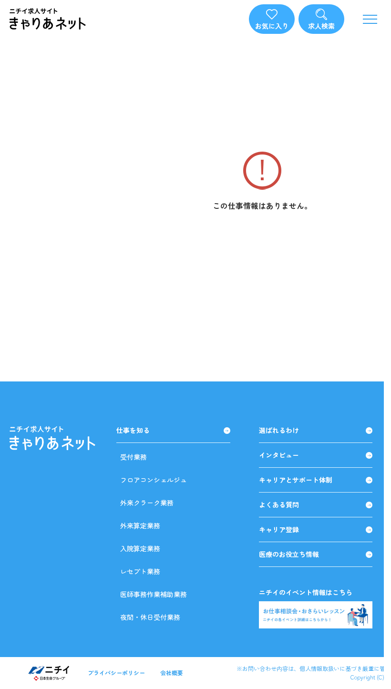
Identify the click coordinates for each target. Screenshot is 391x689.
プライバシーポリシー (116, 672)
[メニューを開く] (370, 19)
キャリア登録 (279, 529)
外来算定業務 (140, 525)
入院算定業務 (140, 548)
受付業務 (133, 457)
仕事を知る (133, 430)
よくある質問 (279, 504)
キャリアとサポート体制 (295, 479)
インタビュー (279, 455)
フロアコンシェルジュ (153, 479)
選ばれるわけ (279, 430)
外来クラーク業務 (147, 502)
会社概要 (171, 672)
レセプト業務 (140, 571)
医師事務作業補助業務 (153, 594)
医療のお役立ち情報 (289, 554)
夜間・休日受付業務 (150, 617)
